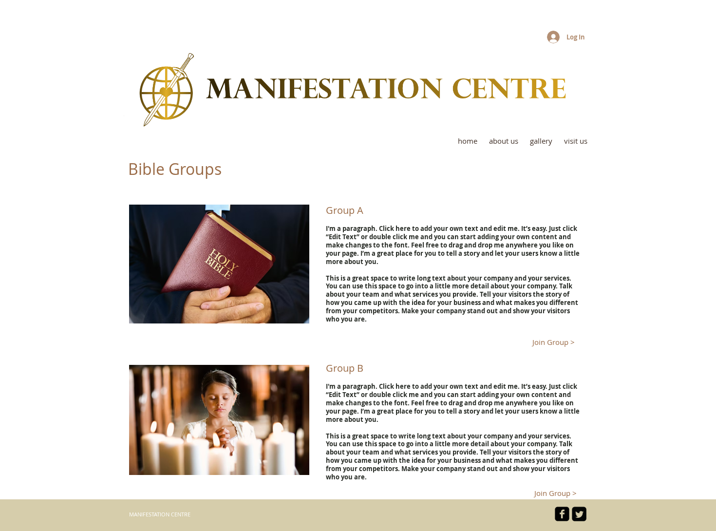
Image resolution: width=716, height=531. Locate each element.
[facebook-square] (562, 514)
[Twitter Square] (579, 514)
